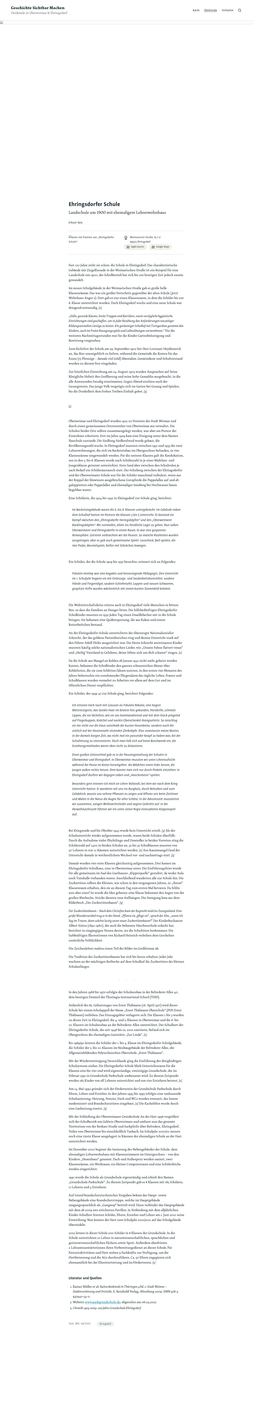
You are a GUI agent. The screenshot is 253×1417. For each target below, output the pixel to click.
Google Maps (162, 247)
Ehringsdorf (105, 1324)
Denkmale (210, 10)
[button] (240, 10)
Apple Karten (137, 247)
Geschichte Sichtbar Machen (38, 8)
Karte (196, 10)
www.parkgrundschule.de (102, 1302)
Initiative (227, 10)
